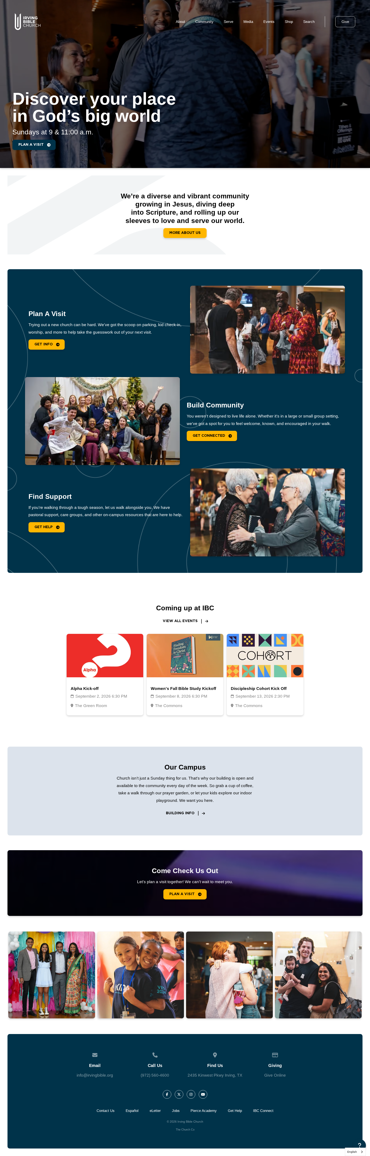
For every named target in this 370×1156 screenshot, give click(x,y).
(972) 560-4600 (155, 1075)
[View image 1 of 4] (51, 975)
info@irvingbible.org (95, 1075)
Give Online (275, 1075)
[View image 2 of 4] (140, 975)
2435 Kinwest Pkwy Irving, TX (215, 1075)
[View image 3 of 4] (229, 975)
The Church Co (185, 1129)
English (352, 1152)
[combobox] (355, 1152)
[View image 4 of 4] (318, 975)
